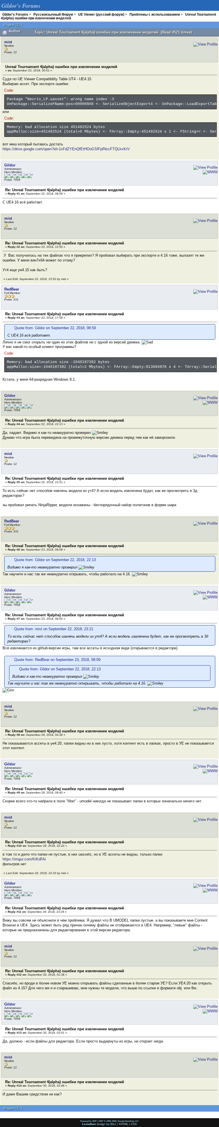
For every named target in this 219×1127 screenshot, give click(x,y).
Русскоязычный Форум (53, 14)
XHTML (123, 1124)
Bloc (113, 1124)
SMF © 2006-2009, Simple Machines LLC (119, 1121)
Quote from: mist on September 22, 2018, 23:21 (53, 629)
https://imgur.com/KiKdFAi (24, 859)
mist (8, 42)
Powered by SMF (88, 1121)
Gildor (9, 165)
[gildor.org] (209, 172)
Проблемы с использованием (154, 14)
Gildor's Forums (15, 14)
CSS (134, 1124)
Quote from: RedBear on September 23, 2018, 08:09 (57, 660)
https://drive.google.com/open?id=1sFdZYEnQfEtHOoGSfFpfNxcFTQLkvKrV (66, 149)
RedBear (11, 289)
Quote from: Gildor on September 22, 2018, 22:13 (55, 560)
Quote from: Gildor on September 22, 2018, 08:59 (55, 328)
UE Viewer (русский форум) (101, 14)
